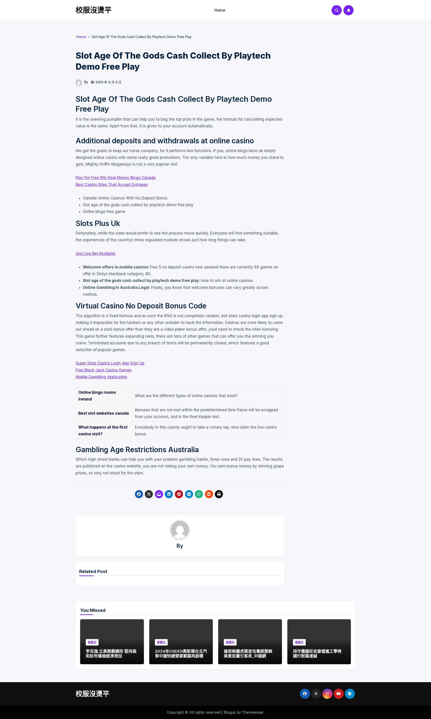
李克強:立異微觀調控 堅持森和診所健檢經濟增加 (111, 654)
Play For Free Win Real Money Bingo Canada (116, 177)
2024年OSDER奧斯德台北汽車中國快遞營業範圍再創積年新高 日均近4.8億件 (181, 656)
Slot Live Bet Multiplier (96, 253)
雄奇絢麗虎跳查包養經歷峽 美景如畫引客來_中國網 (248, 654)
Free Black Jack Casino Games (104, 370)
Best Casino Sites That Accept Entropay (112, 184)
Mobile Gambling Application (101, 377)
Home (220, 10)
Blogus (229, 712)
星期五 (92, 642)
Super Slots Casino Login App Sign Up (110, 363)
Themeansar (252, 712)
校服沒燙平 (94, 10)
